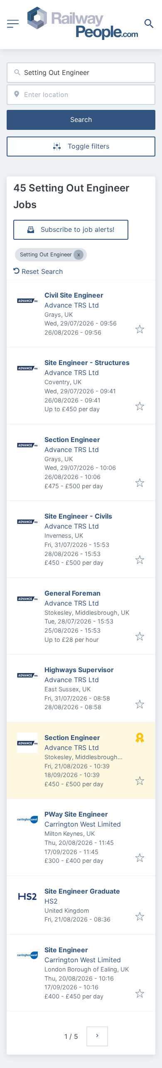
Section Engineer (72, 439)
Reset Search (42, 271)
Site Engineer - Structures (87, 362)
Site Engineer (66, 950)
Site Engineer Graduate (82, 891)
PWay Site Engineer (76, 814)
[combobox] (81, 72)
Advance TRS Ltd (71, 305)
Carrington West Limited (82, 824)
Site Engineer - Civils (78, 516)
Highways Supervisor (79, 670)
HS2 (51, 901)
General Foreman (72, 593)
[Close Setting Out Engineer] (78, 255)
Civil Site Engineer (73, 295)
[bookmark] (140, 329)
